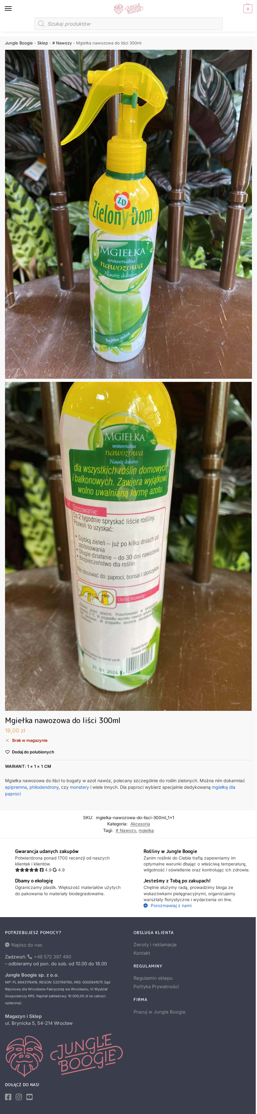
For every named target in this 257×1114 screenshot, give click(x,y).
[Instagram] (19, 1097)
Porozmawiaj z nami (170, 905)
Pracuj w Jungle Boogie (160, 1012)
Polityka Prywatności (156, 986)
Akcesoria (140, 823)
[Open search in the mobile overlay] (128, 24)
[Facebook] (8, 1097)
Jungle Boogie (19, 42)
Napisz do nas (26, 945)
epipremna (16, 787)
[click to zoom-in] (128, 214)
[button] (247, 8)
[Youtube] (29, 1097)
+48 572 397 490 (52, 957)
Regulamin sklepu (153, 978)
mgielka (146, 830)
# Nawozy (62, 42)
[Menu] (14, 8)
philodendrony (44, 787)
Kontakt (142, 953)
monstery (79, 787)
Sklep (42, 42)
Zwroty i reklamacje (155, 944)
